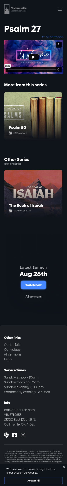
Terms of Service (25, 474)
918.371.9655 (13, 414)
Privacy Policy (9, 474)
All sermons (52, 37)
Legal (8, 359)
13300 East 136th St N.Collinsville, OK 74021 (20, 422)
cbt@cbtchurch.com (19, 410)
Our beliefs (12, 344)
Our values (12, 349)
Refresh (34, 469)
